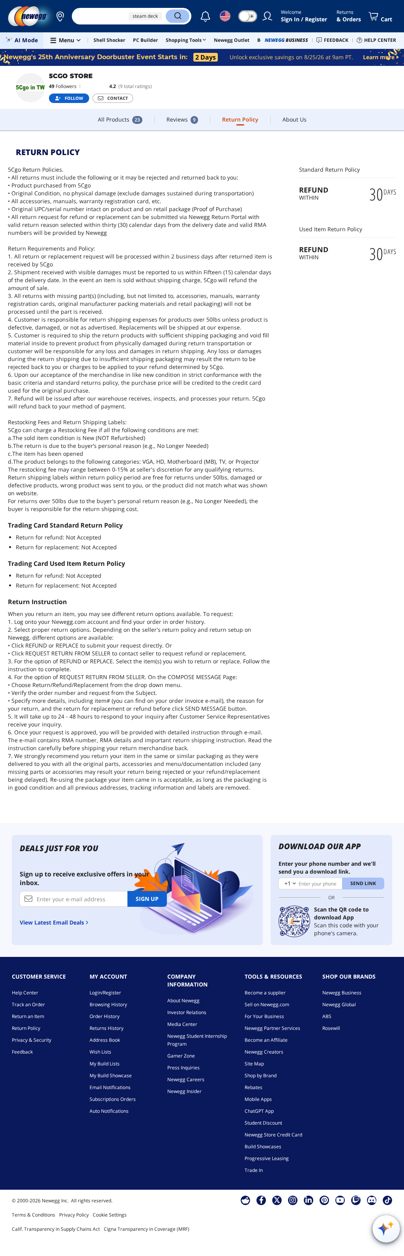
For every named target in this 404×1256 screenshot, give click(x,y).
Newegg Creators (264, 1051)
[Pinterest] (324, 1200)
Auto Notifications (109, 1111)
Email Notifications (110, 1087)
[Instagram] (293, 1200)
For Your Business (264, 1016)
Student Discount (263, 1122)
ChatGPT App (259, 1111)
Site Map (254, 1063)
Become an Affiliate (266, 1040)
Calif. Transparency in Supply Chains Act (56, 1229)
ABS (326, 1016)
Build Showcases (263, 1146)
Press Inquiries (183, 1067)
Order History (105, 1016)
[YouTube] (340, 1200)
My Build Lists (105, 1063)
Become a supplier (265, 992)
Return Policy (26, 1028)
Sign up (147, 898)
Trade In (254, 1170)
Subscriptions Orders (113, 1099)
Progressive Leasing (267, 1158)
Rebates (253, 1087)
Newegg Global (339, 1004)
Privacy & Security (31, 1040)
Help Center (25, 992)
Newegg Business (341, 992)
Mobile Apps (258, 1099)
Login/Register (105, 992)
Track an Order (28, 1004)
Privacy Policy (74, 1214)
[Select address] (60, 16)
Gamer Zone (181, 1055)
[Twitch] (355, 1200)
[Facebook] (261, 1200)
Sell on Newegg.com (267, 1004)
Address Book (105, 1040)
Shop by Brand (261, 1075)
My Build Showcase (111, 1075)
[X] (277, 1200)
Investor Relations (186, 1012)
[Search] (177, 16)
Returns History (106, 1028)
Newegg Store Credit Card (273, 1134)
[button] (60, 16)
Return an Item (28, 1016)
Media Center (182, 1024)
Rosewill (331, 1028)
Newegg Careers (185, 1079)
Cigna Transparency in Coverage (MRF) (146, 1229)
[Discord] (371, 1200)
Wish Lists (100, 1051)
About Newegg (183, 1000)
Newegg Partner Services (272, 1028)
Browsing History (108, 1004)
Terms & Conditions (33, 1214)
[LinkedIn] (308, 1200)
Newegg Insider (184, 1091)
